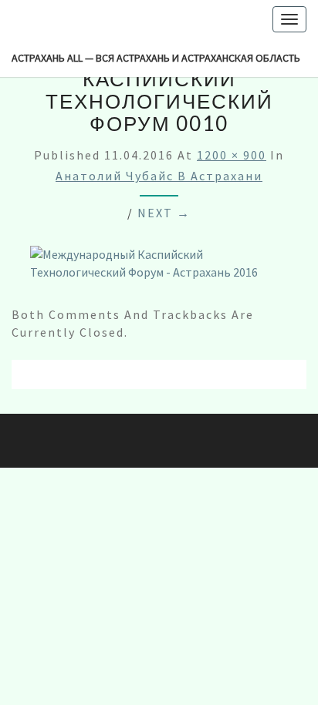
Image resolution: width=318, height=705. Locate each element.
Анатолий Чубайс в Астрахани (159, 175)
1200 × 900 (231, 155)
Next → (164, 212)
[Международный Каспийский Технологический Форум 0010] (159, 268)
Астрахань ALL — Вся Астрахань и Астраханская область (156, 58)
